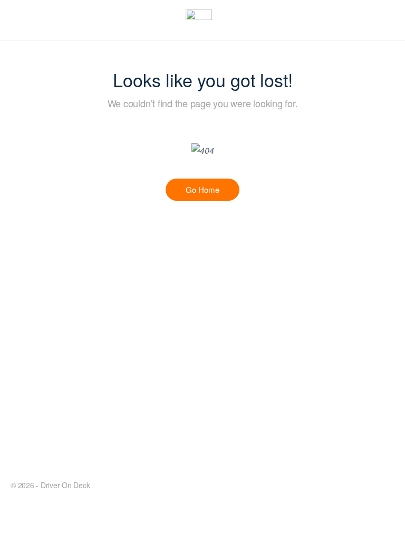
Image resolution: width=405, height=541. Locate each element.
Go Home (202, 189)
